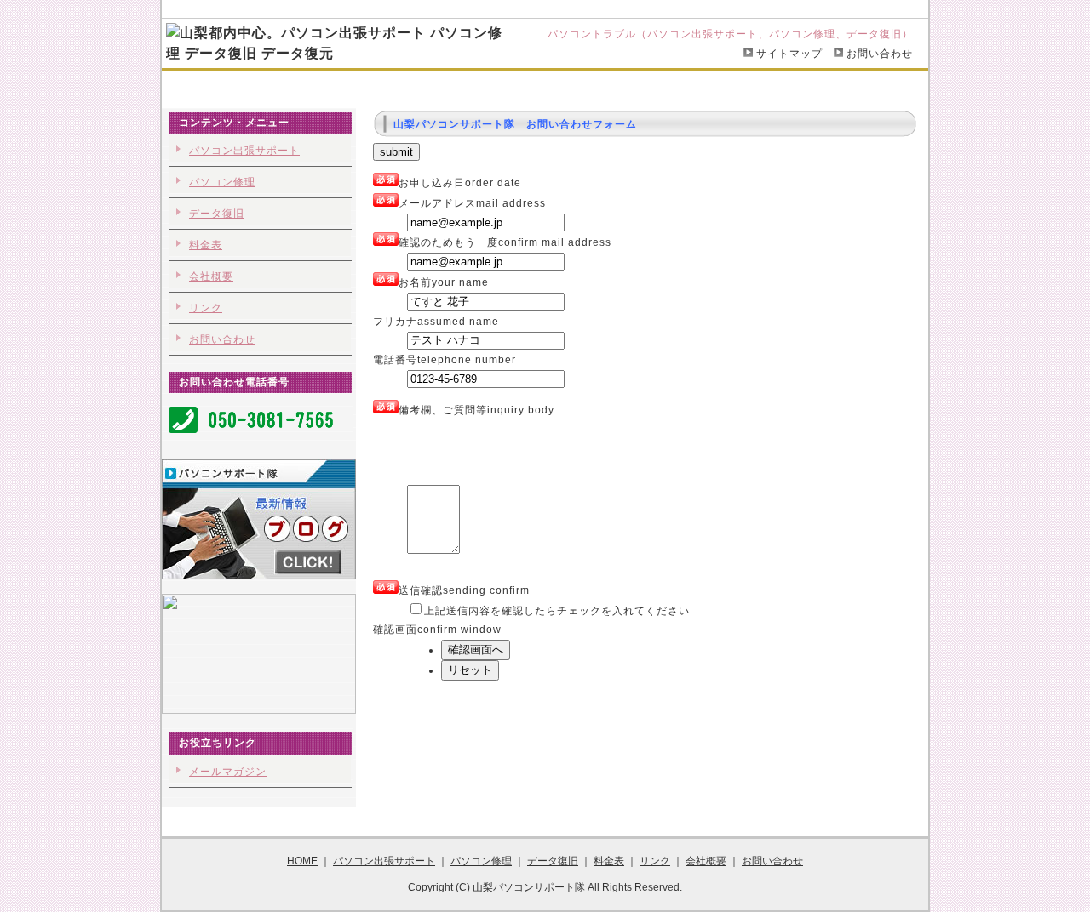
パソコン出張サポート (335, 86)
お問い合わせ (879, 54)
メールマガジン (228, 772)
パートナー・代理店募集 (774, 86)
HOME (238, 86)
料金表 (603, 86)
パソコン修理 (449, 86)
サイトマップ (789, 54)
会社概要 (667, 86)
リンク (205, 308)
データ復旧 (534, 86)
